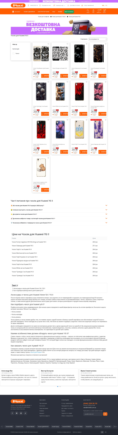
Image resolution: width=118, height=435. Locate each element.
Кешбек (60, 11)
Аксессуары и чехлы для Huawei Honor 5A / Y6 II (29, 288)
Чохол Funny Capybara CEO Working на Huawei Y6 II (40, 183)
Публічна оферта (44, 416)
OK (105, 414)
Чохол (17, 53)
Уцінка (63, 411)
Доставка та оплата (75, 5)
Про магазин (43, 403)
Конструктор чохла (43, 11)
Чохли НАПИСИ (107, 426)
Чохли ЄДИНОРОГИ (22, 426)
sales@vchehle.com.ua (89, 407)
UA (103, 5)
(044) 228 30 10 (34, 5)
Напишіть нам (59, 5)
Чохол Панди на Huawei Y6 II (59, 68)
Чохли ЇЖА (86, 426)
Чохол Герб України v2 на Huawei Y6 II (39, 145)
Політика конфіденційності (64, 432)
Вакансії (41, 413)
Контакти (42, 406)
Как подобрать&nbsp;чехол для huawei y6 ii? (28, 290)
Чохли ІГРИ (68, 426)
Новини (41, 411)
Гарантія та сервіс (66, 413)
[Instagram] (21, 413)
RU (106, 5)
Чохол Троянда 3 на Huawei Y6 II (98, 69)
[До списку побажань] (48, 44)
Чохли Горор (34, 426)
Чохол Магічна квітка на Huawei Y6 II (58, 145)
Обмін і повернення (67, 416)
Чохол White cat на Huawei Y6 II (60, 106)
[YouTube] (16, 413)
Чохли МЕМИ (96, 426)
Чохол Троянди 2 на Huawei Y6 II (40, 107)
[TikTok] (25, 413)
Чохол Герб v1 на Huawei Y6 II (79, 144)
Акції (53, 11)
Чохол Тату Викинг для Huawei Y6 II (41, 69)
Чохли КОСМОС (45, 426)
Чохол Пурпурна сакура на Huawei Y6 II (97, 107)
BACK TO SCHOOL (69, 11)
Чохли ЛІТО (77, 426)
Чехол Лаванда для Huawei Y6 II (98, 145)
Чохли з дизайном (29, 11)
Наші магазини (43, 408)
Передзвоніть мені (46, 5)
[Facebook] (12, 413)
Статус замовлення (67, 403)
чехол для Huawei (36, 352)
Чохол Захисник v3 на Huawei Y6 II (79, 69)
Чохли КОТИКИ (57, 426)
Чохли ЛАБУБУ (9, 426)
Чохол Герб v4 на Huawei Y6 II (79, 106)
